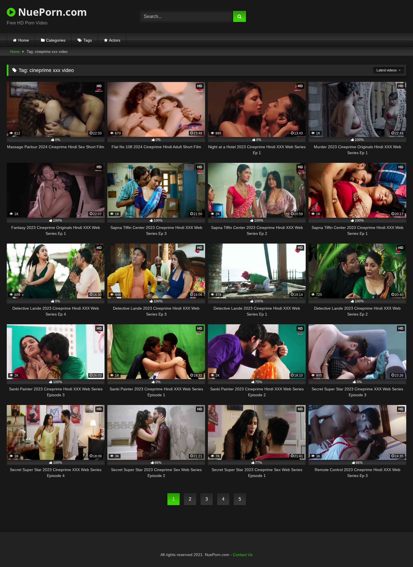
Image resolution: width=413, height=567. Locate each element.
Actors (114, 40)
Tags (87, 40)
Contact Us (243, 554)
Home (23, 40)
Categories (55, 40)
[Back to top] (395, 550)
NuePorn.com (51, 12)
